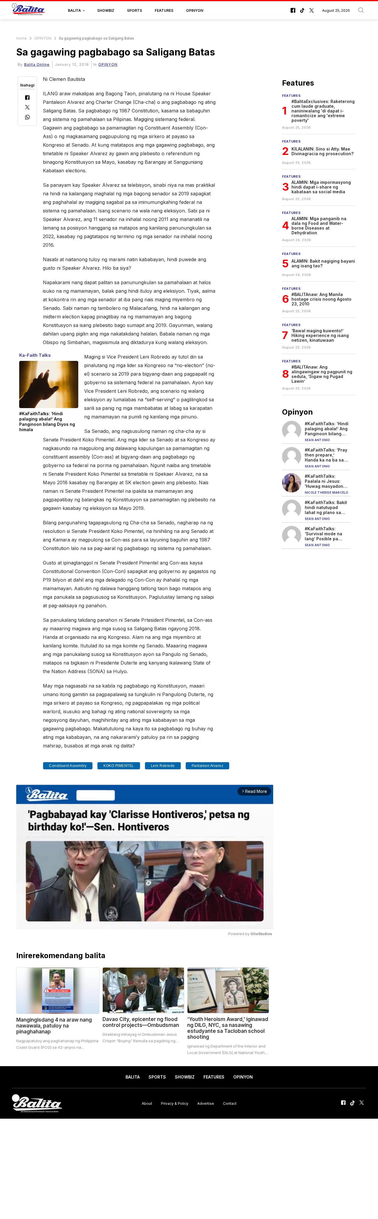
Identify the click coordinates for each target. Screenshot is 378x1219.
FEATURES (164, 10)
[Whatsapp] (27, 117)
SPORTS (134, 10)
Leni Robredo (163, 766)
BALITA (74, 10)
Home (21, 38)
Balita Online (37, 64)
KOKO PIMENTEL (118, 766)
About (147, 1103)
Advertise (205, 1103)
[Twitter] (27, 107)
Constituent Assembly (68, 766)
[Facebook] (27, 98)
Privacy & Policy (174, 1103)
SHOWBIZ (105, 10)
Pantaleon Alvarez (208, 766)
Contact (230, 1103)
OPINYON (194, 10)
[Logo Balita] (28, 10)
